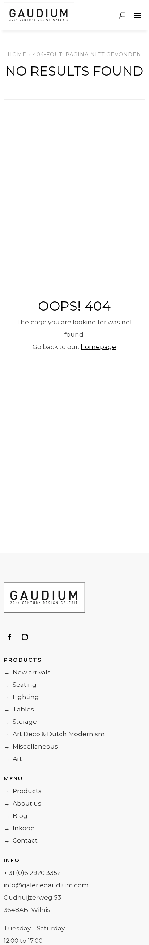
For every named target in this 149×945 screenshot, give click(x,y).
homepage (98, 346)
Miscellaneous (31, 746)
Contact (21, 840)
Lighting (21, 697)
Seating (20, 684)
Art (13, 758)
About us (22, 803)
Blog (15, 815)
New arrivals (27, 672)
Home (17, 54)
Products (23, 791)
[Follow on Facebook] (10, 637)
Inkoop (19, 828)
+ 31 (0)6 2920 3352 (32, 872)
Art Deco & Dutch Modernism (54, 734)
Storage (20, 721)
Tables (19, 709)
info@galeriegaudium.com (46, 885)
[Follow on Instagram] (25, 637)
